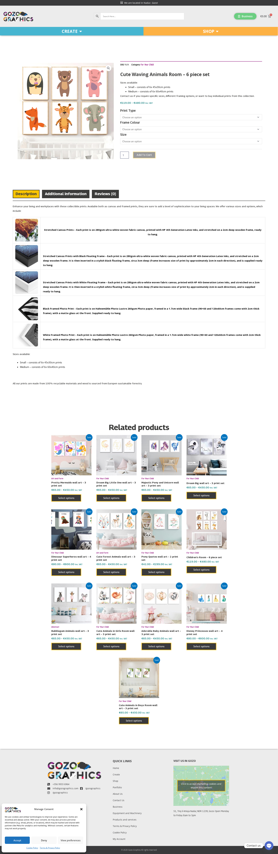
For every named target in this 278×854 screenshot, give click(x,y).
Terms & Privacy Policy (50, 847)
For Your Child (147, 64)
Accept (17, 840)
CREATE (70, 31)
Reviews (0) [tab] (105, 193)
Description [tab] (26, 193)
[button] (81, 809)
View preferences (70, 840)
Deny (44, 840)
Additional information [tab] (66, 193)
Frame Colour (130, 122)
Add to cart (144, 155)
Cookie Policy (32, 847)
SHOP (208, 31)
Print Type (128, 110)
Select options (66, 498)
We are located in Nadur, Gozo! (140, 2)
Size (123, 134)
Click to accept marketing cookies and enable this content (201, 785)
